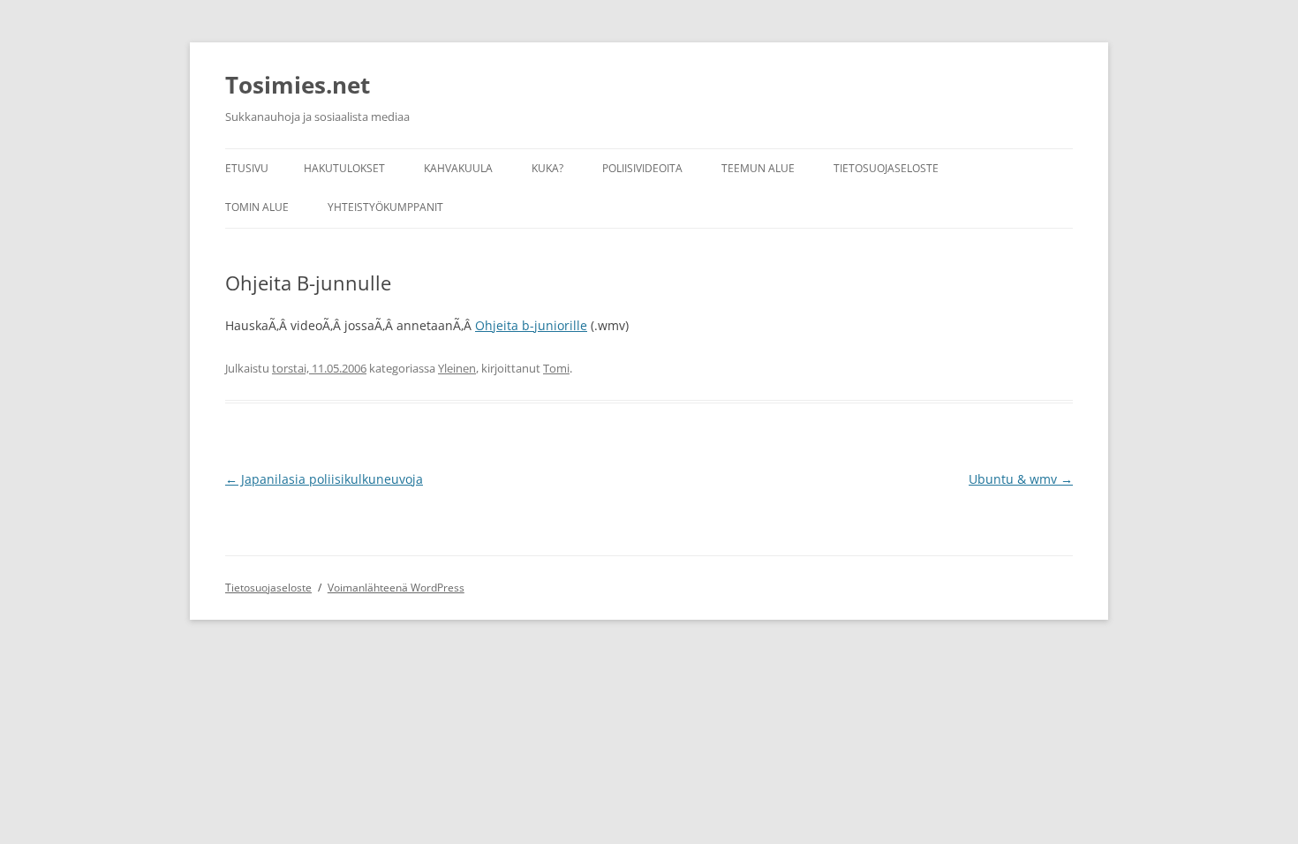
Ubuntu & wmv (1021, 479)
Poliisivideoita (642, 168)
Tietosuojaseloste (886, 168)
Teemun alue (758, 168)
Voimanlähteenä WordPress (396, 587)
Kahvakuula (458, 168)
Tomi (556, 368)
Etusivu (246, 168)
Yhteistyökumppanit (385, 207)
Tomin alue (257, 207)
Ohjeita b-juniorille (531, 325)
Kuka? (547, 168)
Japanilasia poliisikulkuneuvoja (324, 479)
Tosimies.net (297, 85)
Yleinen (457, 368)
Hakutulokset (344, 168)
